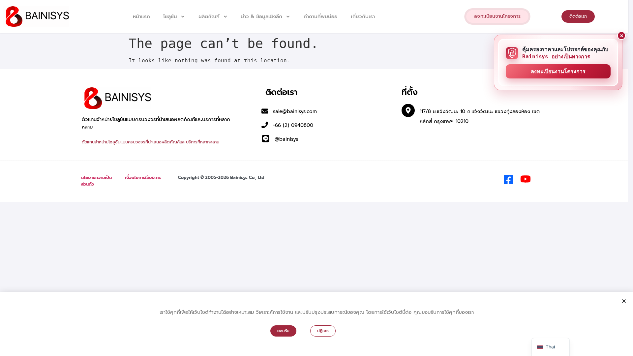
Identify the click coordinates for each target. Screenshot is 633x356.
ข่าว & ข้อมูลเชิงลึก (261, 16)
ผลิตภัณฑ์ (209, 16)
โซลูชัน (170, 16)
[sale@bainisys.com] (264, 111)
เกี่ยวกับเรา (363, 16)
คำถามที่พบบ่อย (321, 16)
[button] (623, 301)
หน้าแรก (141, 16)
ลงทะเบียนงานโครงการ (558, 71)
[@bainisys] (265, 138)
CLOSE (621, 35)
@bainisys (286, 139)
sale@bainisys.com (295, 111)
